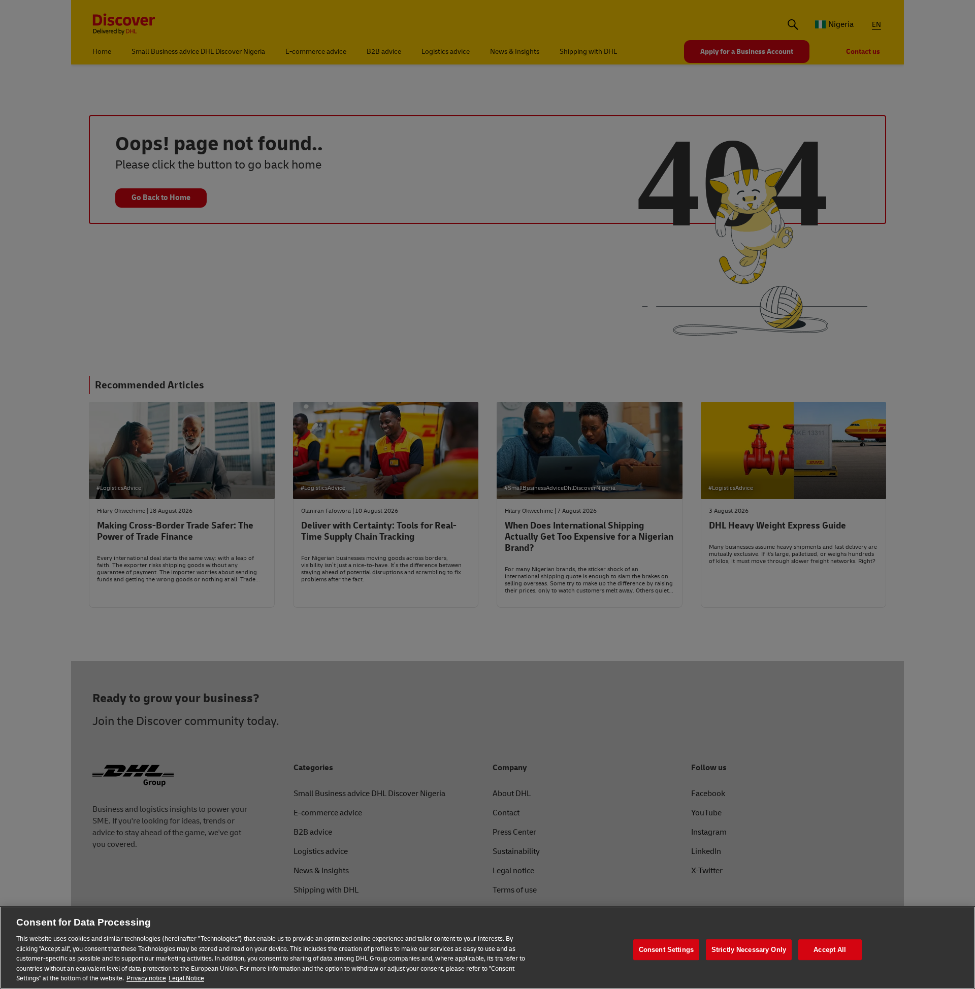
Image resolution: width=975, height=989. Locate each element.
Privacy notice (146, 978)
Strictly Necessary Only (748, 949)
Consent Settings (666, 949)
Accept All (830, 949)
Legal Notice (186, 978)
